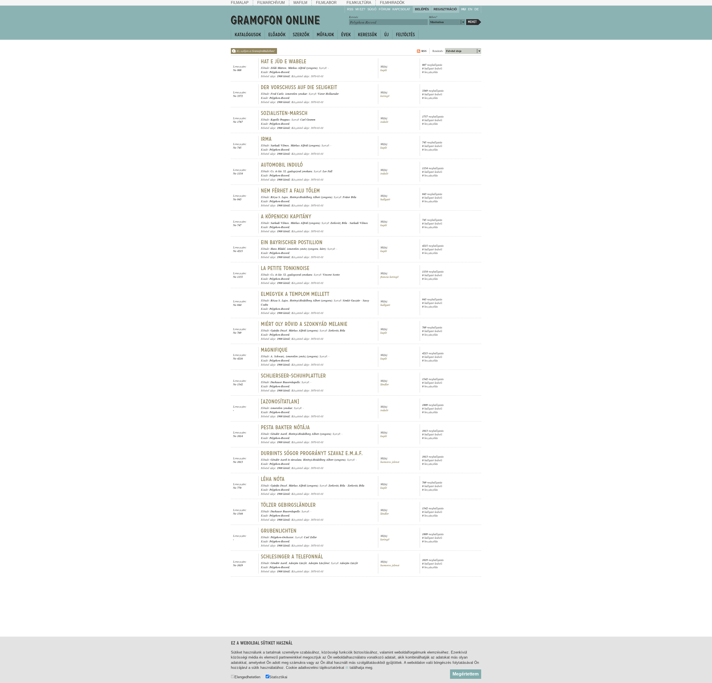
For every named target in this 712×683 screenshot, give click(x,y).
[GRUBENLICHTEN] (279, 531)
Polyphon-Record (279, 72)
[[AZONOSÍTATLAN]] (280, 401)
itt (346, 667)
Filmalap (240, 3)
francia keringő (389, 277)
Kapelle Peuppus (280, 119)
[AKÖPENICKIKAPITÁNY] (287, 216)
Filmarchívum (271, 3)
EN (470, 9)
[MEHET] (473, 22)
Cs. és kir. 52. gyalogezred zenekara (291, 171)
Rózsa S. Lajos (279, 197)
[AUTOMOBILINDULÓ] (282, 165)
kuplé (383, 70)
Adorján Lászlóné (318, 563)
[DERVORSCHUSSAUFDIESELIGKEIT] (299, 87)
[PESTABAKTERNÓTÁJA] (285, 427)
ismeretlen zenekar (296, 94)
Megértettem (466, 674)
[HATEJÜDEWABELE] (283, 61)
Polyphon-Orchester (282, 537)
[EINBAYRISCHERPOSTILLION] (292, 242)
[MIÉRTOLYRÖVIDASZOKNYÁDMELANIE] (304, 324)
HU (463, 9)
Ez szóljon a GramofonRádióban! (256, 51)
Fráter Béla (349, 197)
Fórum (384, 9)
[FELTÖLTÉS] (405, 34)
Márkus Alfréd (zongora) (302, 68)
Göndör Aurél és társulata (286, 460)
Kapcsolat (401, 9)
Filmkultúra (359, 3)
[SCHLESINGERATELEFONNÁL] (292, 557)
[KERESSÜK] (367, 34)
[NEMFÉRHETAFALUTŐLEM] (290, 191)
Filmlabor (326, 3)
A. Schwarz (277, 356)
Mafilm (300, 3)
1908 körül (283, 76)
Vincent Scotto (331, 274)
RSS (350, 9)
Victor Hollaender (328, 94)
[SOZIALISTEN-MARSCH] (284, 113)
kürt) (323, 249)
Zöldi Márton (278, 68)
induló (384, 122)
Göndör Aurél (279, 434)
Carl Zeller (310, 537)
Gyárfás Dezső (279, 330)
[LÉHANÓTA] (273, 479)
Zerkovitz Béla (338, 223)
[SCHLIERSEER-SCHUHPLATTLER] (294, 376)
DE (476, 9)
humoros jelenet (389, 462)
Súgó (372, 9)
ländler (384, 384)
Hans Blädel (278, 249)
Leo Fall (327, 171)
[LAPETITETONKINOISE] (285, 268)
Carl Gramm (307, 119)
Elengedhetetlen (247, 677)
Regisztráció (445, 9)
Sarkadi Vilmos (280, 145)
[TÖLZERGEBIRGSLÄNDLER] (288, 505)
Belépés (422, 9)
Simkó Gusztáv (351, 300)
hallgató (385, 199)
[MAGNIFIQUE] (274, 350)
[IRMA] (266, 139)
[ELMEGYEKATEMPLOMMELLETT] (295, 294)
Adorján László (298, 563)
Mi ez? (360, 9)
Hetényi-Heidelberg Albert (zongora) (311, 197)
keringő (384, 96)
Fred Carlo (277, 94)
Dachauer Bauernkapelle (285, 382)
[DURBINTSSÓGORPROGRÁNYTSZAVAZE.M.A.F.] (312, 453)
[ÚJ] (386, 34)
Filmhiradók (392, 3)
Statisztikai (278, 677)
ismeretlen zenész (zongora (302, 249)
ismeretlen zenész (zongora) (302, 356)
